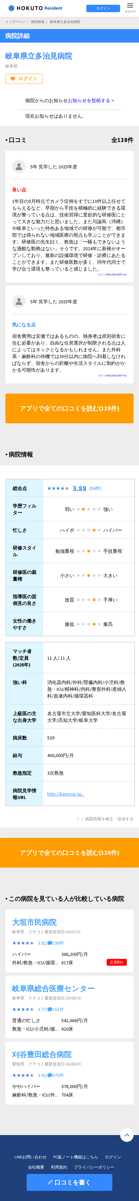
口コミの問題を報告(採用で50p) (112, 275)
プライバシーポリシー (94, 1167)
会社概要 (36, 1167)
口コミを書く (73, 1182)
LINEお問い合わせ (31, 1156)
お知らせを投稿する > (91, 100)
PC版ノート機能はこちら (75, 1156)
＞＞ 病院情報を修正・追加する (105, 818)
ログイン (103, 8)
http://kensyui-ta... (65, 794)
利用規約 (59, 1167)
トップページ (15, 22)
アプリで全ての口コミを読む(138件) (69, 408)
